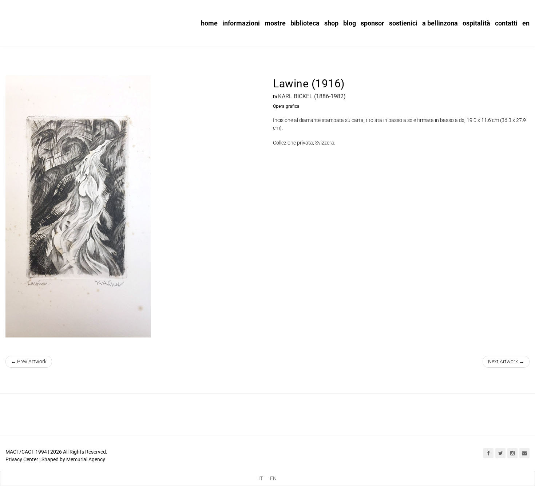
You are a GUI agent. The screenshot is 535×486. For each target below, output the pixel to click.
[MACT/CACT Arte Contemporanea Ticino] (50, 20)
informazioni (241, 23)
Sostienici (403, 23)
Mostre (275, 23)
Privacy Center (21, 459)
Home (209, 23)
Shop (331, 23)
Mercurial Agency (85, 459)
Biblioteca (305, 23)
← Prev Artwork (29, 361)
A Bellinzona (440, 23)
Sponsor (372, 23)
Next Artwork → (506, 361)
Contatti (506, 23)
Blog (349, 23)
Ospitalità (476, 23)
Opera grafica (286, 106)
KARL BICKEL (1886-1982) (312, 96)
